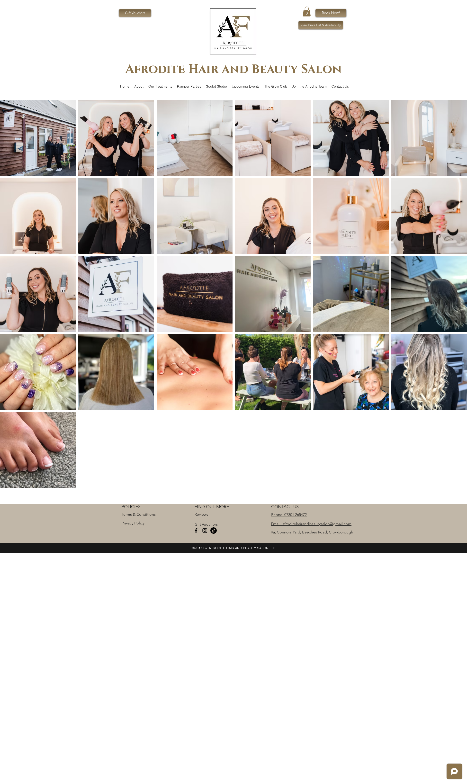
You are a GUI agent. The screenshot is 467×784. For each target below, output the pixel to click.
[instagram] (205, 530)
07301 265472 (295, 514)
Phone (276, 514)
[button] (307, 12)
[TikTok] (213, 530)
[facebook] (196, 530)
